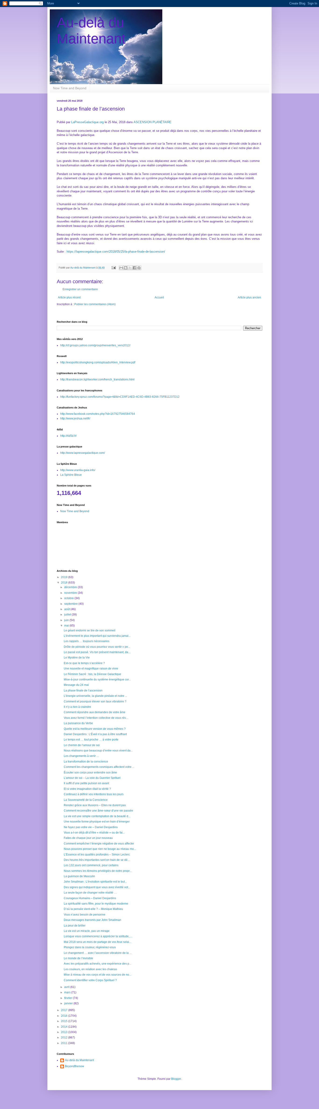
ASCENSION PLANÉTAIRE (152, 122)
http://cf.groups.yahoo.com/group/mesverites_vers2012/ (95, 345)
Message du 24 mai (76, 685)
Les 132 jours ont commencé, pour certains (91, 865)
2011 (64, 1043)
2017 (64, 1010)
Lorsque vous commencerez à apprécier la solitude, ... (98, 936)
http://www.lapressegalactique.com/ (82, 452)
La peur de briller (74, 925)
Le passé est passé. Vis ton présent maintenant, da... (97, 652)
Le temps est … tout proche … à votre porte (91, 739)
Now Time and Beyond (69, 88)
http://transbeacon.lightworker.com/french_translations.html (97, 379)
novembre (71, 592)
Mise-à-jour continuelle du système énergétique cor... (97, 679)
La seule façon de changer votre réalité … (90, 892)
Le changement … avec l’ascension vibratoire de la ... (97, 953)
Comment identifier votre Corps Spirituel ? (90, 980)
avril (67, 987)
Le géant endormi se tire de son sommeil (89, 630)
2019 (64, 577)
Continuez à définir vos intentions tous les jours (94, 794)
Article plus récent (69, 297)
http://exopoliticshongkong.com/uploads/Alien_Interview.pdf (97, 362)
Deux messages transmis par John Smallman (92, 920)
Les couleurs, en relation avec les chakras (90, 969)
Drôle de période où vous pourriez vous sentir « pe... (97, 646)
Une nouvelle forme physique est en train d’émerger (97, 821)
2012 (64, 1037)
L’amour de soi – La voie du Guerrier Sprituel (92, 778)
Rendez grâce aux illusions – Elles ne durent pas (95, 805)
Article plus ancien (249, 297)
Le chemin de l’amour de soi (82, 745)
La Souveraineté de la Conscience (86, 799)
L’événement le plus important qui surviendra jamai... (97, 635)
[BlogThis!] (125, 267)
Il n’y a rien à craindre (77, 706)
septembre (71, 603)
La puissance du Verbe (78, 723)
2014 (64, 1026)
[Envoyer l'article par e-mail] (113, 267)
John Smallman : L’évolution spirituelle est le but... (95, 881)
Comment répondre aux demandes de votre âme (94, 712)
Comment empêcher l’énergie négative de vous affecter (99, 843)
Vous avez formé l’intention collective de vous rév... (96, 717)
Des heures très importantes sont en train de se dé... (97, 860)
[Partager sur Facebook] (134, 267)
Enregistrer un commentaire (80, 289)
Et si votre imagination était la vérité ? (87, 789)
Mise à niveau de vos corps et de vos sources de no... (97, 974)
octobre (69, 598)
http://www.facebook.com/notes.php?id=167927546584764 (97, 413)
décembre (71, 587)
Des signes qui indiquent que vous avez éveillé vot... (97, 887)
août (67, 609)
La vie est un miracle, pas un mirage (87, 931)
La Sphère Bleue (71, 474)
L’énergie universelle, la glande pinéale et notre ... (95, 696)
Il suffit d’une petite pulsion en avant (86, 783)
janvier (69, 1003)
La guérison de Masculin (79, 876)
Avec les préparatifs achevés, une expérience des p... (97, 963)
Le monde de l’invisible (78, 958)
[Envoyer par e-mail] (121, 267)
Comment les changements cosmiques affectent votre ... (99, 767)
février (68, 998)
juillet (68, 614)
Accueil (159, 297)
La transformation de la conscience (86, 761)
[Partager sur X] (130, 267)
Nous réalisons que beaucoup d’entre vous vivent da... (98, 750)
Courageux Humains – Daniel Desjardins (90, 898)
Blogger (176, 1078)
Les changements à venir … (81, 756)
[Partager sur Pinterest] (139, 267)
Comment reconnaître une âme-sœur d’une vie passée (98, 810)
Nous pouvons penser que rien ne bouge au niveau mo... (100, 849)
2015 (64, 1021)
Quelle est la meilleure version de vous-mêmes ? (95, 728)
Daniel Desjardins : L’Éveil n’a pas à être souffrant (95, 734)
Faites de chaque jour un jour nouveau (88, 838)
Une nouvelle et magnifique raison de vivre (91, 668)
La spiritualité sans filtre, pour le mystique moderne (96, 903)
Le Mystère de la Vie (77, 657)
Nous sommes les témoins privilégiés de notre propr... (97, 871)
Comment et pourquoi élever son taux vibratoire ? (95, 701)
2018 (64, 582)
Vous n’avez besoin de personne (84, 914)
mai (67, 625)
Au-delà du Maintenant (79, 1060)
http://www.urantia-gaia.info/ (77, 470)
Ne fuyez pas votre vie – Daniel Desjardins (91, 827)
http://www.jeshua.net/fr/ (75, 418)
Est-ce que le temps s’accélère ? (84, 663)
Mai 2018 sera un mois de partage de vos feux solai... (97, 942)
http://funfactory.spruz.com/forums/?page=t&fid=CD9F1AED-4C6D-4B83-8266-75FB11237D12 (120, 396)
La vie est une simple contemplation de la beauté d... (97, 816)
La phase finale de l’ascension (83, 690)
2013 (64, 1032)
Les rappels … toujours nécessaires (86, 641)
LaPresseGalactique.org (87, 122)
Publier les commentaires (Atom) (95, 304)
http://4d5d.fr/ (68, 435)
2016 (64, 1015)
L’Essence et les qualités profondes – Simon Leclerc (97, 854)
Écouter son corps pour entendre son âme (90, 772)
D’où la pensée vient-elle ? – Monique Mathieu (93, 909)
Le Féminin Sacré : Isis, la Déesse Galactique (92, 674)
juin (67, 620)
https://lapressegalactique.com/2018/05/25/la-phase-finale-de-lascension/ (116, 251)
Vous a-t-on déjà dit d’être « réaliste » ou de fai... (94, 832)
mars (67, 992)
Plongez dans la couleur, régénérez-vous (90, 947)
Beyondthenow (74, 1066)
